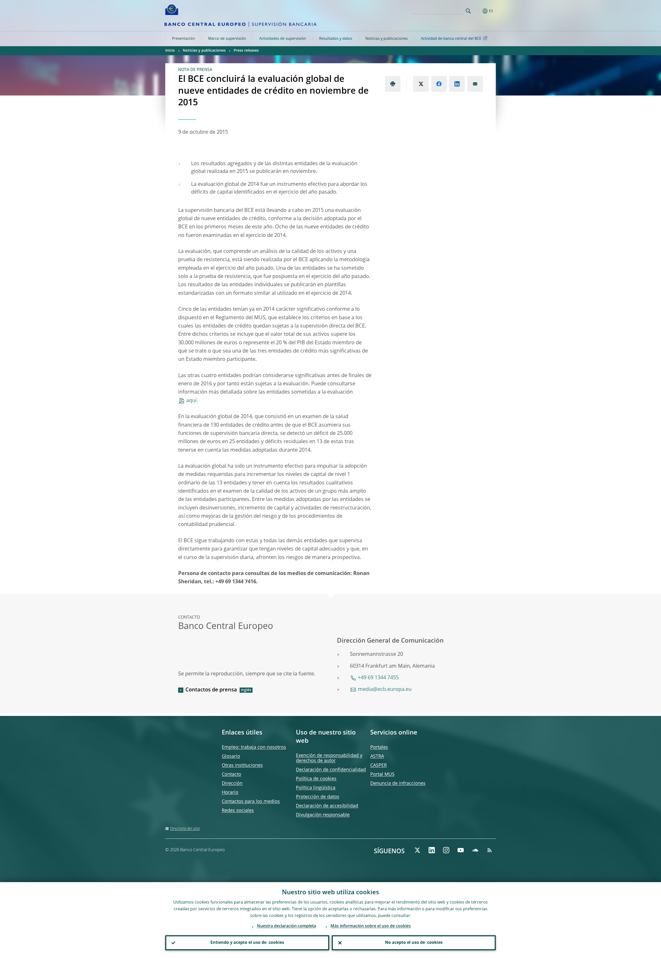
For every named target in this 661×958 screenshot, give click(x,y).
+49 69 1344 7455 (378, 678)
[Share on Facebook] (439, 84)
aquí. (192, 400)
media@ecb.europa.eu (385, 689)
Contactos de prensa (211, 690)
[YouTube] (460, 850)
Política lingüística (315, 788)
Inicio (170, 50)
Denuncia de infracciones (398, 783)
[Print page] (392, 84)
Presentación (183, 39)
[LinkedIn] (432, 850)
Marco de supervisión (227, 39)
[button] (478, 11)
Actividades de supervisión (282, 39)
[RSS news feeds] (489, 850)
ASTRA (377, 756)
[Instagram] (446, 850)
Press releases (246, 50)
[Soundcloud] (475, 850)
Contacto (231, 774)
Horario (230, 792)
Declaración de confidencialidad (331, 770)
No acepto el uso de (414, 943)
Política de (316, 779)
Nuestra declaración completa (286, 926)
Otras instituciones (242, 765)
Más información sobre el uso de (370, 926)
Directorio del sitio (185, 829)
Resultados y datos (335, 39)
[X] (417, 850)
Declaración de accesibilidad (327, 806)
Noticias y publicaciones (386, 39)
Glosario (231, 756)
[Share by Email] (475, 84)
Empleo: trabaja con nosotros (254, 747)
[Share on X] (421, 84)
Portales (379, 747)
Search (468, 10)
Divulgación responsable (323, 815)
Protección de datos (317, 797)
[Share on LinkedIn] (457, 84)
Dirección (232, 783)
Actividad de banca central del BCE (451, 39)
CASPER (378, 765)
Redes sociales (238, 810)
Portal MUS (382, 774)
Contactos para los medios (251, 801)
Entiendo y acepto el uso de (247, 943)
